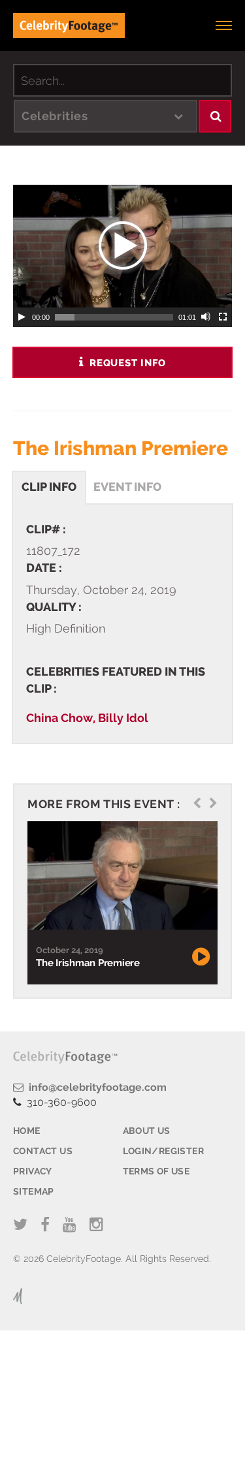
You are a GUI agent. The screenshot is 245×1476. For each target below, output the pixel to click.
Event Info (127, 487)
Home (27, 1130)
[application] (122, 246)
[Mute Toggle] (206, 317)
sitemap (33, 1191)
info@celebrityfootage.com (95, 1087)
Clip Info (49, 487)
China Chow (59, 718)
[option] (121, 903)
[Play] (21, 317)
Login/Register (163, 1151)
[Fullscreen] (223, 317)
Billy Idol (123, 718)
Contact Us (43, 1151)
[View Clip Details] (121, 876)
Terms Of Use (156, 1171)
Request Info (125, 363)
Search (215, 116)
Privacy (32, 1171)
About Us (147, 1130)
